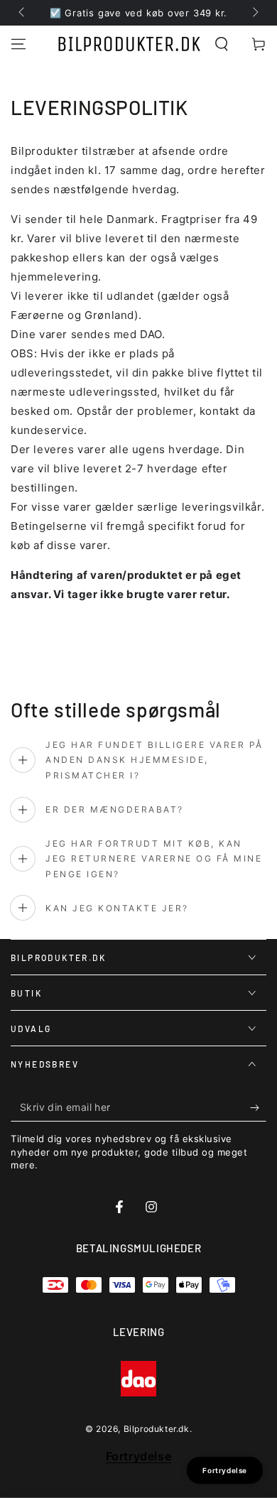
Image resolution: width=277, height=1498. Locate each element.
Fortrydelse (139, 1456)
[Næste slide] (254, 13)
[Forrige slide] (23, 13)
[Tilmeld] (258, 1107)
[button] (221, 44)
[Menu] (18, 44)
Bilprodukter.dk (157, 1428)
